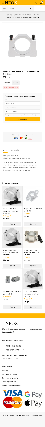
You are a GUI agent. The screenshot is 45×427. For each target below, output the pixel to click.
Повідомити (22, 119)
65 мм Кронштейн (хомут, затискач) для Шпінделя (31, 252)
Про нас (5, 371)
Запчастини (18, 15)
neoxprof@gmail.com (15, 350)
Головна (9, 15)
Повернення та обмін (10, 378)
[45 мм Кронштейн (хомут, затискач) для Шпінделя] (12, 237)
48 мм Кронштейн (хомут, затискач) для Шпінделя (31, 294)
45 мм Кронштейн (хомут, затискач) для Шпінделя (10, 252)
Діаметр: (6, 82)
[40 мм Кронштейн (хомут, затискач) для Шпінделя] (12, 196)
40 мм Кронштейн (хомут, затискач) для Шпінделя (10, 211)
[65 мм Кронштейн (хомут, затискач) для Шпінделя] (32, 237)
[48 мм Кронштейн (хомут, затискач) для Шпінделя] (32, 279)
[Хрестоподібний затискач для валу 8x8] (12, 279)
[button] (12, 224)
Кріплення (28, 15)
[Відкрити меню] (3, 3)
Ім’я (6, 100)
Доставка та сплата (9, 374)
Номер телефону (10, 108)
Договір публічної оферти (11, 385)
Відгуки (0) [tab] (15, 150)
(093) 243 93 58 (14, 346)
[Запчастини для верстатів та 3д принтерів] (11, 2)
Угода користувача (9, 382)
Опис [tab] (5, 150)
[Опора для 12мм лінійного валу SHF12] (32, 196)
